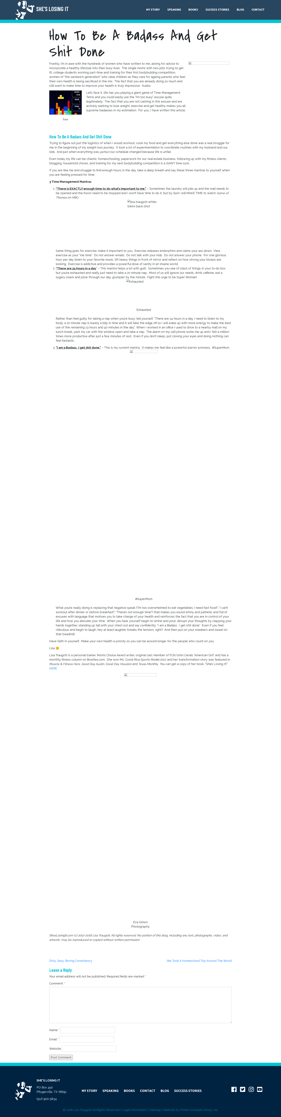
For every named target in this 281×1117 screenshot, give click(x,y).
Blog (240, 9)
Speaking (174, 9)
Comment (57, 983)
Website (55, 1048)
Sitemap (155, 1110)
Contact (258, 9)
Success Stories (217, 9)
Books (193, 9)
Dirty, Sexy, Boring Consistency (70, 960)
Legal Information (134, 1110)
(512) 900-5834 (47, 1099)
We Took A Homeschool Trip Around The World (199, 960)
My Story (153, 9)
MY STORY (89, 1091)
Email (54, 1039)
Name (54, 1030)
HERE (53, 668)
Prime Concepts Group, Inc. (199, 1110)
